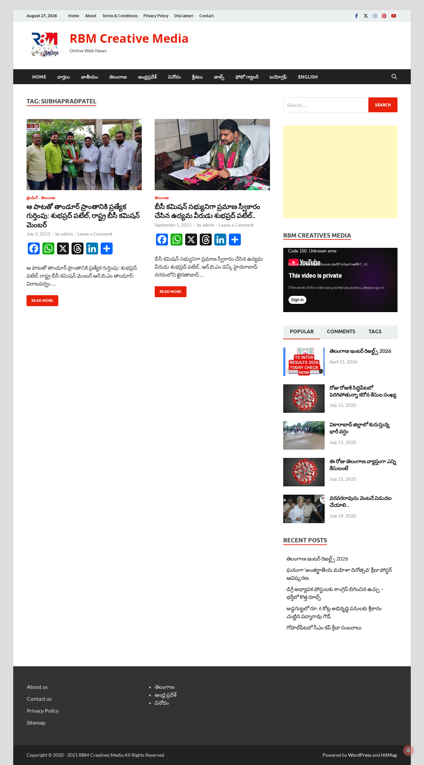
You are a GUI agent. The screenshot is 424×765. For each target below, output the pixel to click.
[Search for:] (340, 104)
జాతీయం (89, 77)
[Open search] (394, 76)
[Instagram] (375, 16)
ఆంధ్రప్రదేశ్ (147, 77)
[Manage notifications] (408, 750)
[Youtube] (394, 16)
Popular (302, 332)
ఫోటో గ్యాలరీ (247, 77)
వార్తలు (63, 77)
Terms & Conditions (119, 15)
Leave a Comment (95, 234)
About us (37, 686)
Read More (39, 299)
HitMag (389, 755)
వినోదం (174, 77)
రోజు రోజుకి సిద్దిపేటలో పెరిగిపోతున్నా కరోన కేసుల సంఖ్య (363, 391)
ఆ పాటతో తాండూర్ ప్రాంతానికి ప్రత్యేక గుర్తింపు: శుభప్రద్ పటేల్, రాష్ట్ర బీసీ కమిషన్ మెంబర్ (83, 215)
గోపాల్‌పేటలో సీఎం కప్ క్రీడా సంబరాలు (324, 627)
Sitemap (36, 722)
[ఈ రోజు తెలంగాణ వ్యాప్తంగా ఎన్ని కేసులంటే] (304, 462)
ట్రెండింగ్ (32, 197)
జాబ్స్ (219, 77)
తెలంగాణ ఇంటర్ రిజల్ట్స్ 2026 (360, 351)
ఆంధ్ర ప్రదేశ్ (166, 694)
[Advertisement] (340, 172)
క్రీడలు (197, 77)
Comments (341, 332)
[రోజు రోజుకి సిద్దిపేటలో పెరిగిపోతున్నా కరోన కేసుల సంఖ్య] (304, 388)
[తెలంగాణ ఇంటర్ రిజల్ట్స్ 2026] (304, 351)
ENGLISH (308, 77)
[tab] (301, 332)
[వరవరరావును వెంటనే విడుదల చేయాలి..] (304, 498)
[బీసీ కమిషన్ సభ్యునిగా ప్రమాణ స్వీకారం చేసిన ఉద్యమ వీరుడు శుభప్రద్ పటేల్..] (212, 154)
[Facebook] (356, 16)
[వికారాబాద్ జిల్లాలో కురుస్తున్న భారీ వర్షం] (304, 425)
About (90, 15)
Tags (375, 332)
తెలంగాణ (118, 77)
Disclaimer (183, 15)
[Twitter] (366, 16)
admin (67, 234)
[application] (340, 280)
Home (73, 15)
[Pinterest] (384, 16)
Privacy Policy (155, 15)
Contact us (39, 698)
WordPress (359, 755)
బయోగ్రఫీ (278, 77)
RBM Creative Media (129, 38)
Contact (206, 15)
